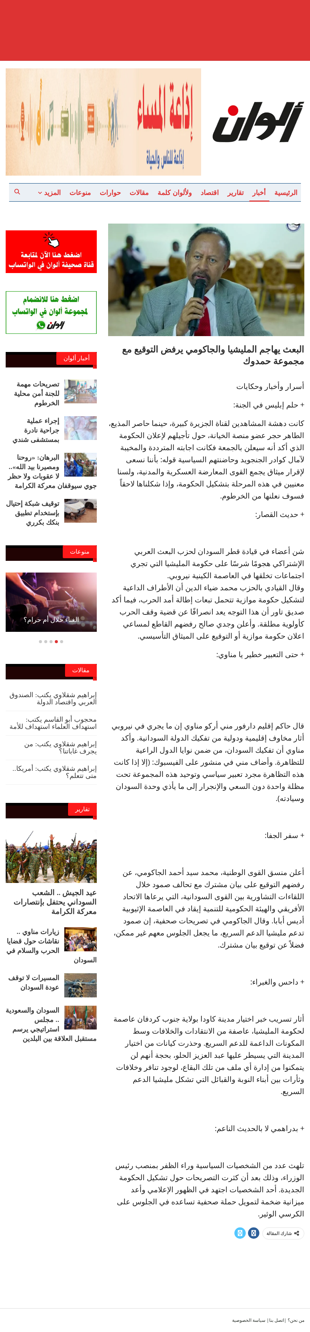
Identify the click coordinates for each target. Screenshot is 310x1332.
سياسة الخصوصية (248, 1320)
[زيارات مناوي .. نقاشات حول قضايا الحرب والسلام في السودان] (80, 939)
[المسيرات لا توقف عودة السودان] (80, 985)
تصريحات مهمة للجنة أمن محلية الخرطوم (36, 393)
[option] (51, 606)
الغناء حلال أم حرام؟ (51, 620)
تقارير (236, 192)
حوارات (110, 192)
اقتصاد (210, 192)
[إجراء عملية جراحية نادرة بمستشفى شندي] (80, 428)
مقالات (139, 192)
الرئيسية (286, 192)
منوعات (80, 192)
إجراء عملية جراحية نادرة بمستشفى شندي (35, 430)
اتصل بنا (276, 1320)
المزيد (52, 192)
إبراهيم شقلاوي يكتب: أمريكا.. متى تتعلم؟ (54, 772)
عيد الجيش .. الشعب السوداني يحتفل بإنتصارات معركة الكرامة (55, 901)
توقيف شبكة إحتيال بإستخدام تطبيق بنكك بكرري (32, 513)
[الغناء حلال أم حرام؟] (51, 602)
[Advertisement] (155, 18)
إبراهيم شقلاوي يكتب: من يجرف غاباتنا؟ (60, 747)
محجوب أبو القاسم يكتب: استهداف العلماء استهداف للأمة (53, 723)
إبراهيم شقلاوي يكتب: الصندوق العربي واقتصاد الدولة (53, 698)
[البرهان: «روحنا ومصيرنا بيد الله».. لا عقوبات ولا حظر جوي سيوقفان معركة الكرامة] (80, 465)
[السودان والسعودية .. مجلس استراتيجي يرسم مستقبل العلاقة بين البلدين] (80, 1018)
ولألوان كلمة (175, 192)
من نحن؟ (296, 1320)
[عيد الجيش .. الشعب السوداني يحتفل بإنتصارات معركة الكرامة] (51, 856)
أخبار (259, 192)
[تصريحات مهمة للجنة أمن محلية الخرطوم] (80, 392)
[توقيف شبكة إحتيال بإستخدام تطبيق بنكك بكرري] (80, 511)
